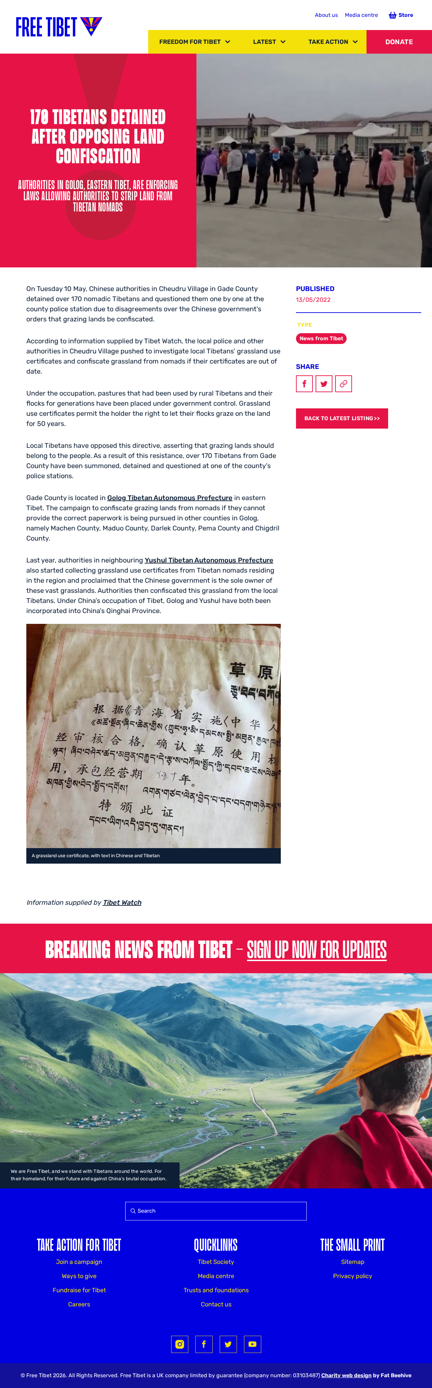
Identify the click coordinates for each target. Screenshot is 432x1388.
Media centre (361, 15)
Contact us (216, 1304)
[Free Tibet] (59, 27)
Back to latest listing (338, 418)
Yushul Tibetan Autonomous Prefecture (209, 560)
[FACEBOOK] (304, 383)
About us (326, 15)
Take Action (328, 42)
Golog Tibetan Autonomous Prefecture (170, 498)
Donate (399, 42)
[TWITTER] (324, 383)
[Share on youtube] (252, 1344)
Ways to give (79, 1276)
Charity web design (346, 1375)
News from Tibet (321, 338)
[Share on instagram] (179, 1344)
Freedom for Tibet (190, 42)
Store (406, 15)
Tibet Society (216, 1262)
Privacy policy (352, 1276)
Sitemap (352, 1262)
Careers (79, 1304)
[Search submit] (131, 1211)
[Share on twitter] (228, 1344)
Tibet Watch (122, 902)
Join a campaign (79, 1262)
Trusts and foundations (216, 1290)
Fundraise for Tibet (79, 1290)
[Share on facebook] (204, 1344)
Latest (264, 42)
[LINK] (343, 383)
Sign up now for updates (317, 948)
